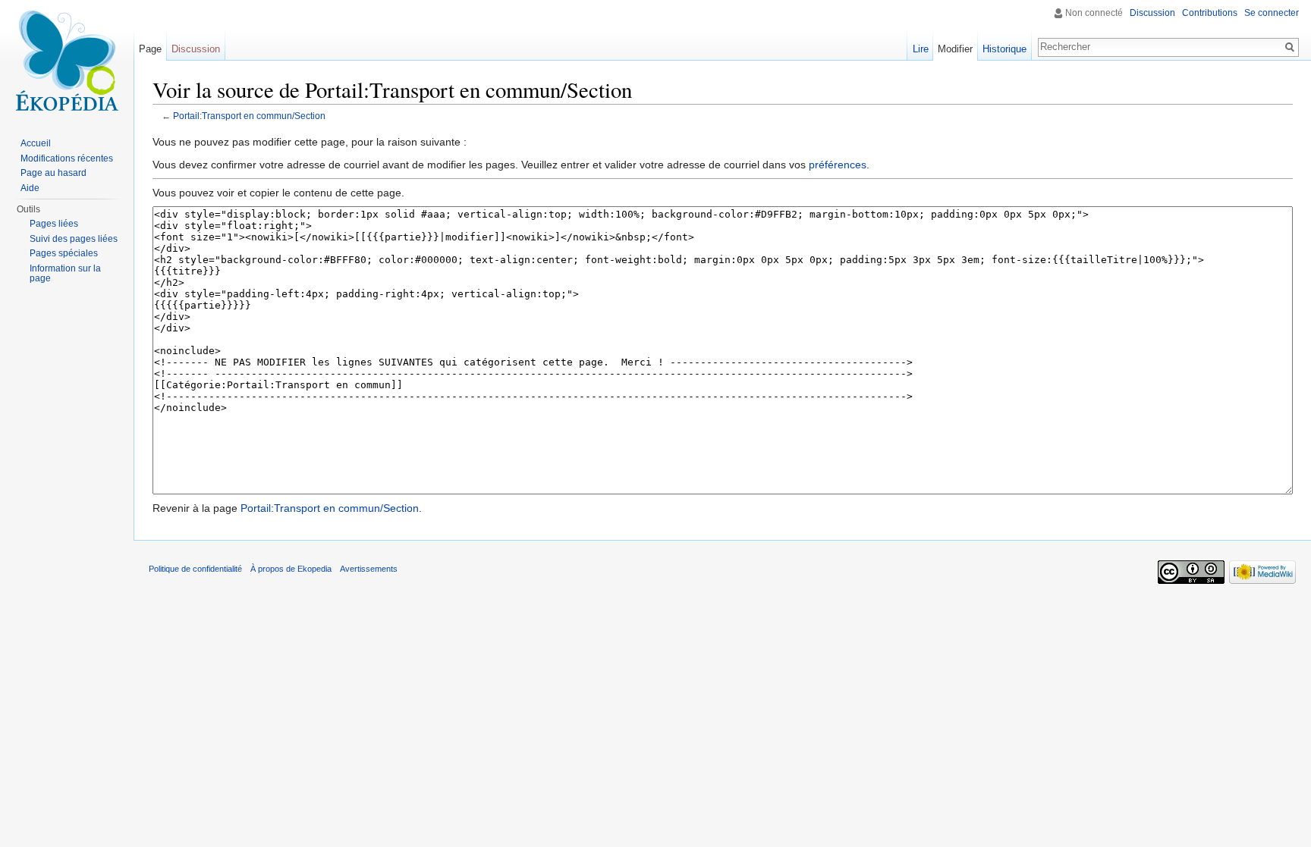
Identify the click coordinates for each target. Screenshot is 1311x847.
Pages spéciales (64, 253)
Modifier (955, 49)
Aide (29, 188)
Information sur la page (65, 273)
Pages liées (54, 223)
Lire (921, 49)
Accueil (35, 143)
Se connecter (1271, 13)
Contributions (1209, 13)
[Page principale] (66, 60)
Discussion (1152, 13)
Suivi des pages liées (74, 239)
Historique (1004, 49)
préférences (837, 164)
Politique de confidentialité (195, 568)
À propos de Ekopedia (291, 568)
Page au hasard (53, 173)
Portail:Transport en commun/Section (249, 116)
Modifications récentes (66, 158)
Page (150, 49)
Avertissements (369, 568)
